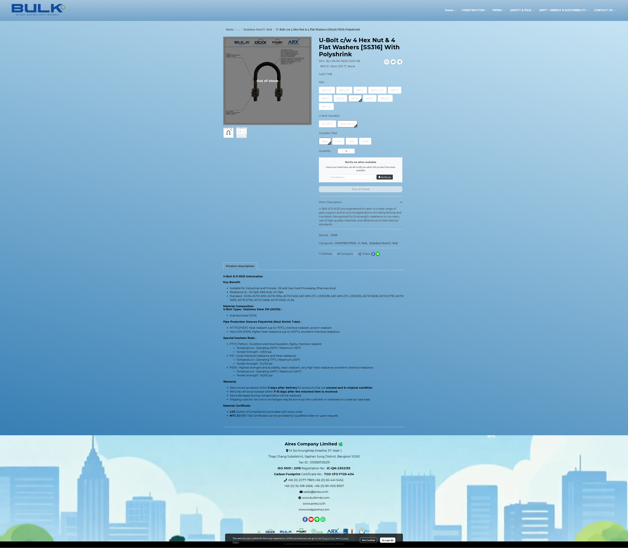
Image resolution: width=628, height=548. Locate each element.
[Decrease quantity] (340, 151)
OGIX (334, 235)
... (239, 29)
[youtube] (311, 519)
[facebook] (305, 519)
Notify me (386, 177)
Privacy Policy (328, 538)
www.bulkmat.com (316, 498)
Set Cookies (368, 540)
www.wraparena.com (314, 509)
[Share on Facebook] (373, 254)
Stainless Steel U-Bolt (258, 29)
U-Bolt (363, 243)
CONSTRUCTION (346, 243)
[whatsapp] (322, 519)
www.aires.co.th (314, 503)
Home (230, 29)
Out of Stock (361, 189)
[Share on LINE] (378, 254)
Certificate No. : (314, 474)
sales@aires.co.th (315, 492)
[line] (317, 519)
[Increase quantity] (352, 151)
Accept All (387, 540)
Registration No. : (314, 468)
